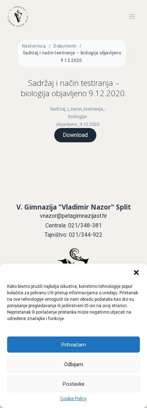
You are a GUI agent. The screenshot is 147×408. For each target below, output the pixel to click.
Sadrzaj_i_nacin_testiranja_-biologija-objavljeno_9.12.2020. (78, 116)
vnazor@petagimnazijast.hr (73, 215)
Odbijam (73, 364)
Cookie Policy (73, 398)
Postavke (74, 384)
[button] (136, 272)
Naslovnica (34, 46)
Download (75, 135)
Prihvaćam (73, 344)
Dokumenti (65, 46)
